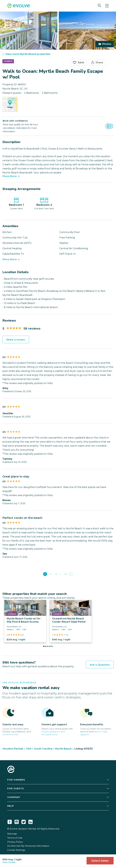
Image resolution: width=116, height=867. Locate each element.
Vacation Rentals (12, 748)
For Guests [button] (15, 788)
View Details (9, 862)
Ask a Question (100, 664)
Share (99, 62)
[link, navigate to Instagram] (16, 821)
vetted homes (10, 734)
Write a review (15, 339)
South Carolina (43, 748)
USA (28, 748)
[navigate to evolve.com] (10, 770)
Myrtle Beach (63, 748)
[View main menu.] (107, 6)
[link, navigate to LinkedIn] (30, 821)
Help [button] (10, 805)
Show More (9, 176)
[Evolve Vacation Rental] (18, 6)
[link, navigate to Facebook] (9, 821)
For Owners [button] (16, 779)
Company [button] (13, 797)
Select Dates (100, 860)
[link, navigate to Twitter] (23, 821)
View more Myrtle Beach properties (27, 54)
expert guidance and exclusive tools (53, 733)
